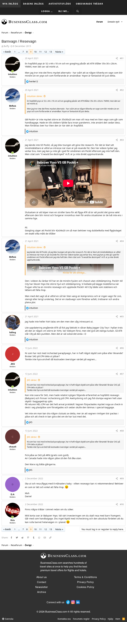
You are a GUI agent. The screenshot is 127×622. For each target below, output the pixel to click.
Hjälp (110, 618)
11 (40, 51)
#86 (122, 348)
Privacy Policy (99, 618)
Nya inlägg (10, 3)
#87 (122, 373)
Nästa (58, 51)
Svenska (8, 618)
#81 (122, 58)
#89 (122, 478)
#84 (122, 241)
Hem (117, 618)
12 (45, 51)
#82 (122, 89)
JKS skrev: (32, 380)
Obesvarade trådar (89, 3)
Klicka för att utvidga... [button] (74, 272)
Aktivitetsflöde (60, 3)
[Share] (117, 58)
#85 (122, 316)
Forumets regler (81, 618)
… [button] (19, 51)
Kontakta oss (64, 618)
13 (50, 51)
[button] (122, 22)
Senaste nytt (113, 21)
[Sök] (78, 11)
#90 (122, 504)
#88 (122, 430)
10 (35, 51)
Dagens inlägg (33, 3)
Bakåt (8, 51)
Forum (99, 21)
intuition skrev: (34, 96)
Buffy (6, 46)
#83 (122, 139)
